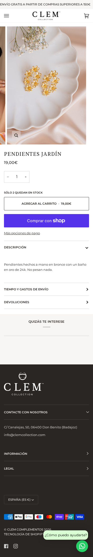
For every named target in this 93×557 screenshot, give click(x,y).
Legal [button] (9, 468)
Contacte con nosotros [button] (26, 412)
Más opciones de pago (22, 233)
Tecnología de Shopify (24, 534)
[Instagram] (15, 546)
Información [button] (15, 454)
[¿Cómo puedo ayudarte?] (82, 546)
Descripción (15, 247)
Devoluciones (16, 302)
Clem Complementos (25, 529)
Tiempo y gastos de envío (26, 289)
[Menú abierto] (11, 15)
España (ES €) (19, 499)
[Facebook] (6, 546)
